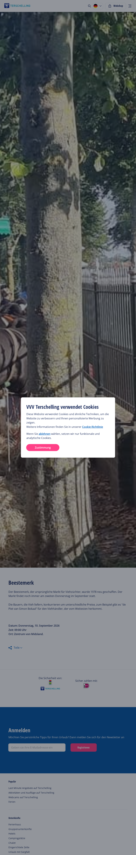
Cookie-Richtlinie (92, 427)
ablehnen (44, 434)
